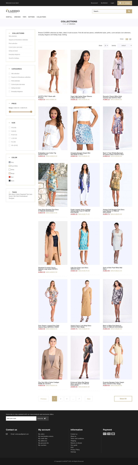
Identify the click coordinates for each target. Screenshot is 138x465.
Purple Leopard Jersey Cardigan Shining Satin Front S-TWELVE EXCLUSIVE (81, 211)
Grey (12, 162)
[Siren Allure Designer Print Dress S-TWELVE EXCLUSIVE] (52, 185)
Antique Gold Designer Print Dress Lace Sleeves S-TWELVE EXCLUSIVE (113, 211)
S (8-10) (13, 131)
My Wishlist (104, 3)
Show (100, 45)
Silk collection (13, 36)
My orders (41, 434)
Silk (14, 196)
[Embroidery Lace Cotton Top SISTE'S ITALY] (52, 128)
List (130, 41)
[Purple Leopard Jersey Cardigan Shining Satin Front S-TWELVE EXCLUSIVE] (85, 185)
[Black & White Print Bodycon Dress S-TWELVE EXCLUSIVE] (117, 301)
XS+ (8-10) (14, 145)
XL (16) (13, 142)
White (12, 169)
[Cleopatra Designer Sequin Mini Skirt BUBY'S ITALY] (85, 128)
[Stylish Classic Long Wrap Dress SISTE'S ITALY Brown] (85, 301)
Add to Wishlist (40, 89)
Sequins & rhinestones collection (18, 40)
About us (73, 436)
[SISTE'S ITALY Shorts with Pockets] (52, 71)
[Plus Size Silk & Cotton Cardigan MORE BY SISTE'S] (52, 357)
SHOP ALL (9, 17)
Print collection (13, 43)
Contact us (74, 434)
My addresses (42, 441)
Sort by (114, 45)
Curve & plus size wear (15, 47)
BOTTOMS (31, 17)
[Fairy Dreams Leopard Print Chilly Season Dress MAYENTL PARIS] (52, 301)
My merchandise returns (45, 436)
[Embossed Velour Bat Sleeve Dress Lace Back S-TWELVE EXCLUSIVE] (85, 357)
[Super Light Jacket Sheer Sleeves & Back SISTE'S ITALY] (85, 71)
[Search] (129, 11)
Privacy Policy (75, 449)
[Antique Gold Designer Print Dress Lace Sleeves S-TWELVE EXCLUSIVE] (117, 185)
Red (12, 177)
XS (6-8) (13, 127)
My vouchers (42, 445)
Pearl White (14, 166)
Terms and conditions (77, 438)
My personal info (43, 443)
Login (112, 3)
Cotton (18, 194)
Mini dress (12, 194)
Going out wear (13, 51)
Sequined (23, 194)
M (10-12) (14, 134)
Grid (127, 41)
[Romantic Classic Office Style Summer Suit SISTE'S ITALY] (117, 71)
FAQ (72, 447)
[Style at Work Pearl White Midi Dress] (117, 243)
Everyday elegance (14, 54)
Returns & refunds (76, 443)
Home (64, 24)
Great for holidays (14, 58)
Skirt (18, 196)
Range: (11, 108)
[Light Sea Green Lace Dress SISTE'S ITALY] (85, 243)
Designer (11, 198)
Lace (30, 194)
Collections (41, 17)
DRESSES (17, 17)
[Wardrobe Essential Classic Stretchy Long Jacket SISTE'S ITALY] (52, 243)
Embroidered (23, 196)
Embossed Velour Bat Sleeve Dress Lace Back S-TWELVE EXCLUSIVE (80, 384)
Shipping (73, 441)
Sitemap (73, 452)
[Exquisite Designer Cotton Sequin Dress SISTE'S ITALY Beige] (117, 357)
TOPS (24, 17)
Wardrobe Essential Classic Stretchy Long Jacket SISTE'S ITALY (47, 269)
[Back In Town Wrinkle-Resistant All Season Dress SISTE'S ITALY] (117, 128)
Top (27, 194)
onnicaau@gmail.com (22, 434)
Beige (12, 173)
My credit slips (42, 438)
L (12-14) (14, 138)
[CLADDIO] (13, 10)
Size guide (74, 445)
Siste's (11, 196)
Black (12, 181)
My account (94, 3)
